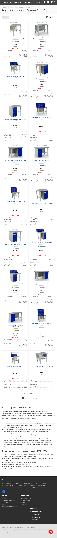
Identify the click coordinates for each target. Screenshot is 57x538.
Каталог (4, 495)
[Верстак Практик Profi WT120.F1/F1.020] (41, 315)
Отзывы (22, 502)
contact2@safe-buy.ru (37, 514)
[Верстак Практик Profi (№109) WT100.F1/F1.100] (41, 358)
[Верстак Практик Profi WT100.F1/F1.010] (15, 68)
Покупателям (24, 495)
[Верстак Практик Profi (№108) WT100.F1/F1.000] (15, 30)
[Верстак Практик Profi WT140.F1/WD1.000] (41, 276)
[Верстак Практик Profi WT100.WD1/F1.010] (15, 276)
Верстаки (4, 504)
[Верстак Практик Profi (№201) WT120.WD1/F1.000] (41, 152)
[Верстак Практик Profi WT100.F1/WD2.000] (41, 195)
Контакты (23, 504)
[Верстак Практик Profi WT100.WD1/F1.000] (15, 111)
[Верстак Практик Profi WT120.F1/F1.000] (41, 30)
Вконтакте (3, 491)
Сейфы (4, 498)
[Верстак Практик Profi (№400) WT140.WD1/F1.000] (15, 317)
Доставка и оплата (25, 498)
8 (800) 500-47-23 (37, 511)
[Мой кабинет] (40, 2)
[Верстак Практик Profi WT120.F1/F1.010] (41, 109)
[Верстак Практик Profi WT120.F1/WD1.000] (15, 152)
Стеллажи (5, 502)
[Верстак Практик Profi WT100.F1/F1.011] (15, 358)
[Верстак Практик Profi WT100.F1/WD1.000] (41, 70)
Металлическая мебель (8, 500)
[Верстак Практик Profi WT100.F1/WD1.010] (41, 234)
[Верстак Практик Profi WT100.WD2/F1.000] (15, 236)
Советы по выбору (25, 500)
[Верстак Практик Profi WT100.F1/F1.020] (15, 193)
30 (33, 398)
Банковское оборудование (9, 506)
